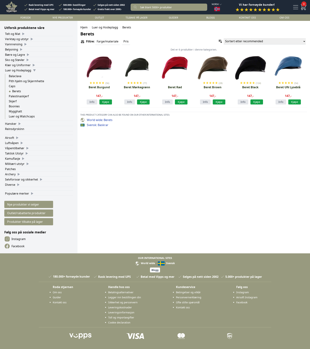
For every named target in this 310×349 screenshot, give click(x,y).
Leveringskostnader (120, 307)
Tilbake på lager (136, 17)
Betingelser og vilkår (188, 292)
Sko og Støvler (15, 60)
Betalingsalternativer (120, 292)
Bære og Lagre (15, 55)
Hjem (84, 27)
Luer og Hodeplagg (18, 70)
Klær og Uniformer (18, 65)
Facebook (18, 246)
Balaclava (15, 76)
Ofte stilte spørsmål (188, 302)
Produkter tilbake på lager (25, 222)
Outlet (99, 17)
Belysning (11, 49)
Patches (10, 169)
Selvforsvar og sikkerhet (21, 179)
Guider (173, 17)
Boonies (14, 106)
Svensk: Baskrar (97, 125)
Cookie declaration (119, 322)
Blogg (210, 17)
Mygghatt (15, 111)
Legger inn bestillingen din (124, 297)
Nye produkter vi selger (23, 204)
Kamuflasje (12, 159)
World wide (147, 263)
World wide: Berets (99, 120)
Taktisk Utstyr (14, 153)
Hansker (11, 124)
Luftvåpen (12, 143)
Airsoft (9, 138)
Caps (12, 86)
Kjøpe (105, 102)
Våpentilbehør (14, 148)
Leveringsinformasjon (121, 312)
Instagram (18, 239)
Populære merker (17, 193)
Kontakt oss (247, 17)
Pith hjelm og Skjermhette (26, 81)
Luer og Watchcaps (22, 116)
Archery (10, 174)
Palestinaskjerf (19, 96)
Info (92, 102)
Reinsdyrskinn (14, 129)
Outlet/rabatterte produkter (26, 213)
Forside (25, 17)
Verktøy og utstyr (17, 39)
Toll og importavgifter (121, 317)
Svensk (170, 263)
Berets (16, 91)
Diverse (10, 185)
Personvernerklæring (188, 297)
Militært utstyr (15, 164)
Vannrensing (13, 44)
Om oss (284, 17)
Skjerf (13, 101)
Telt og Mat (12, 34)
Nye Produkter (63, 17)
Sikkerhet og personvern (123, 302)
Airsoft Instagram (246, 297)
